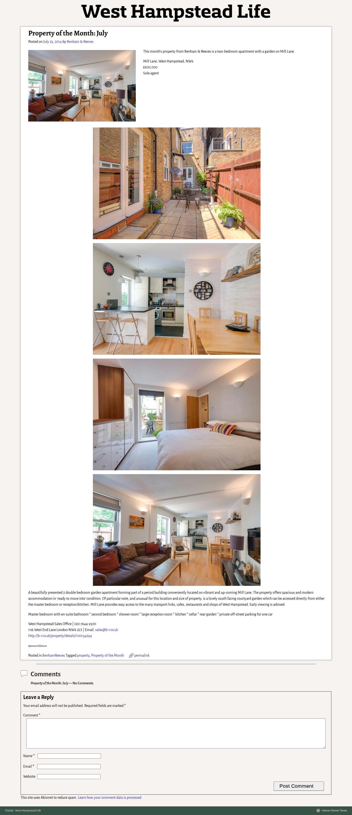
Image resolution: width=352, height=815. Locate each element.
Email (28, 766)
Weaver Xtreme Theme (334, 810)
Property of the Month (107, 655)
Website (29, 776)
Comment (31, 715)
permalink (141, 655)
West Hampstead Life (28, 810)
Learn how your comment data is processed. (110, 797)
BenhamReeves (53, 655)
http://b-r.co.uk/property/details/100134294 (60, 636)
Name (29, 756)
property (83, 655)
